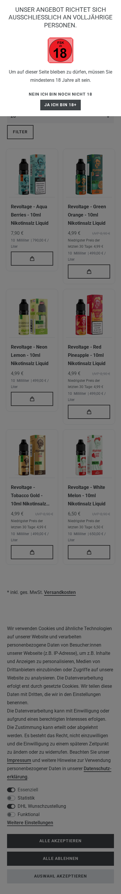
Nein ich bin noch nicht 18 (60, 94)
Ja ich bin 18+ (60, 104)
